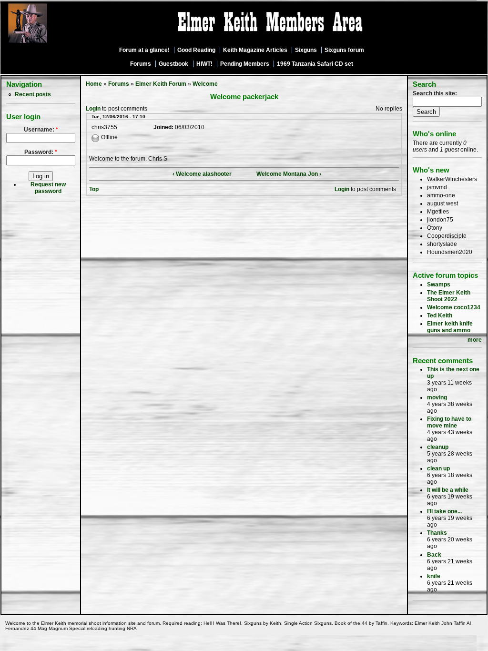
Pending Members (244, 64)
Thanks (437, 532)
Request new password (48, 187)
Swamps (438, 284)
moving (437, 397)
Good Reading (196, 50)
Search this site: (435, 93)
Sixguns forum (344, 50)
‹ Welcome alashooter (202, 174)
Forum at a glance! (144, 50)
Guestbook (173, 64)
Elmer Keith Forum (160, 84)
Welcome (205, 84)
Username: (41, 129)
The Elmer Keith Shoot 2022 (448, 296)
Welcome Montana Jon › (288, 174)
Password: (40, 152)
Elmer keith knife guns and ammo (450, 327)
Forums (140, 64)
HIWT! (204, 64)
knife (433, 576)
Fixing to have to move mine (449, 422)
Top (94, 189)
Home (94, 84)
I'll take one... (444, 511)
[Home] (53, 43)
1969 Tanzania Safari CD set (315, 64)
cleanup (437, 447)
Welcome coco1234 (453, 307)
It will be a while (447, 490)
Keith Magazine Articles (255, 50)
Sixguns (306, 50)
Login (93, 108)
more (475, 339)
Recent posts (33, 94)
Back (434, 554)
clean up (438, 468)
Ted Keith (439, 315)
